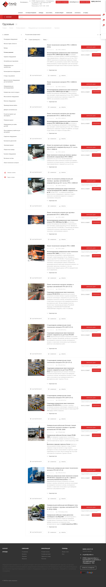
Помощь (65, 548)
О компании (25, 551)
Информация (45, 548)
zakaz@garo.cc (74, 2)
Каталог (5, 548)
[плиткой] (98, 34)
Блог (63, 554)
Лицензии (24, 556)
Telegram (19, 9)
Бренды (5, 551)
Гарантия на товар (46, 556)
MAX (23, 9)
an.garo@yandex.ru (88, 554)
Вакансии (24, 558)
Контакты (24, 554)
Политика (43, 558)
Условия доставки (45, 554)
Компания (25, 548)
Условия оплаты (45, 551)
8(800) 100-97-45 (96, 1)
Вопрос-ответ (65, 551)
